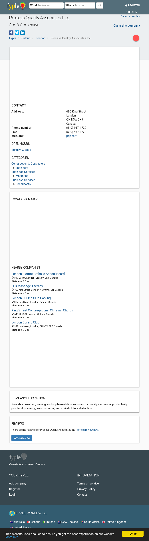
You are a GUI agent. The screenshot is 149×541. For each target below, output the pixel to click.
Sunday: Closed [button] (21, 150)
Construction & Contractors (28, 163)
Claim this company (126, 25)
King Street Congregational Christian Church (42, 310)
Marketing (22, 176)
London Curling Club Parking (31, 298)
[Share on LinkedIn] (22, 32)
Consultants (23, 184)
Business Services (23, 172)
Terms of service (88, 483)
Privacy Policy (86, 489)
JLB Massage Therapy (27, 286)
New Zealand (69, 522)
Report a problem (130, 16)
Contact (82, 494)
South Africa (91, 522)
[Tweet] (17, 32)
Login (12, 494)
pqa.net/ (71, 136)
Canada (35, 522)
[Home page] (16, 5)
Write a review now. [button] (88, 429)
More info (11, 536)
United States (22, 527)
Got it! (132, 533)
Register (134, 5)
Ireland (50, 522)
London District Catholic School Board (38, 274)
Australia (19, 522)
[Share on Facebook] (11, 32)
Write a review (22, 438)
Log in (133, 12)
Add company (17, 483)
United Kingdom (115, 522)
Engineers (22, 168)
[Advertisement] (42, 74)
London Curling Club (25, 322)
